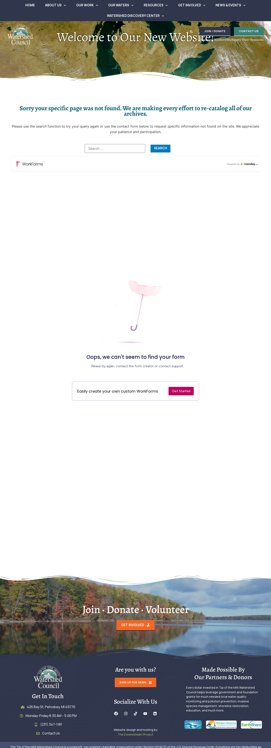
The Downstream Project (135, 734)
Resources (153, 5)
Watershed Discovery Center (133, 16)
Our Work (85, 5)
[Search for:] (115, 148)
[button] (191, 31)
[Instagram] (126, 713)
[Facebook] (116, 713)
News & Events (228, 5)
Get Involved (189, 5)
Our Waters (118, 5)
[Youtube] (145, 713)
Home (30, 5)
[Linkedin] (155, 713)
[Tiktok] (135, 713)
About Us (53, 5)
